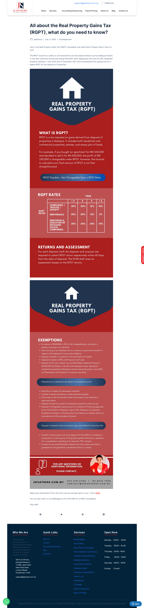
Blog (113, 11)
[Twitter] (61, 514)
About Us (104, 11)
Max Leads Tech (119, 604)
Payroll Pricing (91, 11)
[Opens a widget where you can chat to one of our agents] (135, 604)
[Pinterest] (82, 514)
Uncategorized (65, 39)
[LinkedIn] (103, 514)
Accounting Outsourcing (72, 11)
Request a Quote (143, 255)
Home (43, 11)
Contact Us (123, 11)
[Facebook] (40, 514)
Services (52, 11)
